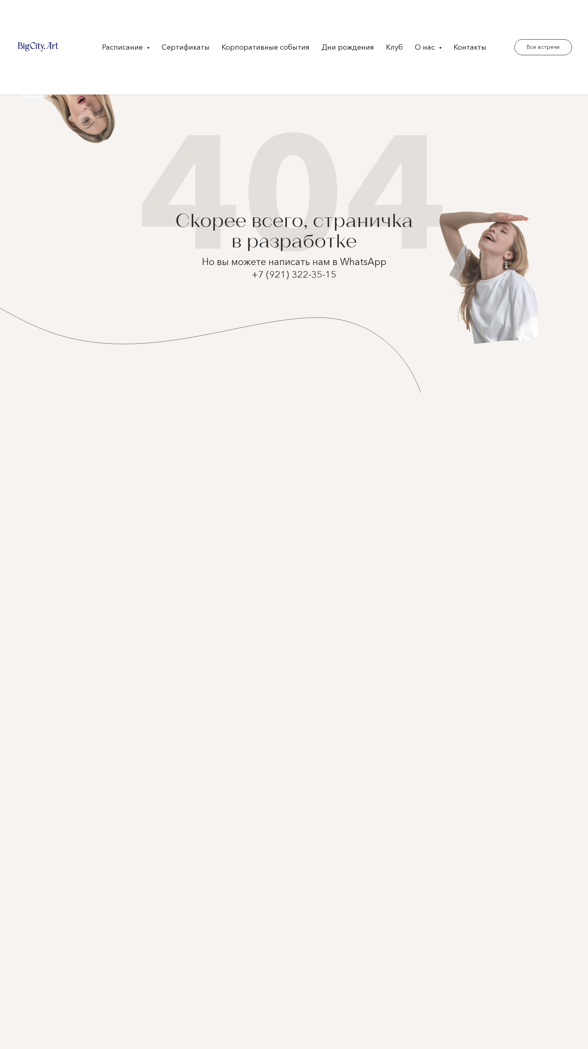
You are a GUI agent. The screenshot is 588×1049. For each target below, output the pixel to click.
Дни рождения (348, 47)
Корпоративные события (266, 47)
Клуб (394, 47)
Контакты (470, 47)
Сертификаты (186, 47)
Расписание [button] (123, 47)
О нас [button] (426, 47)
